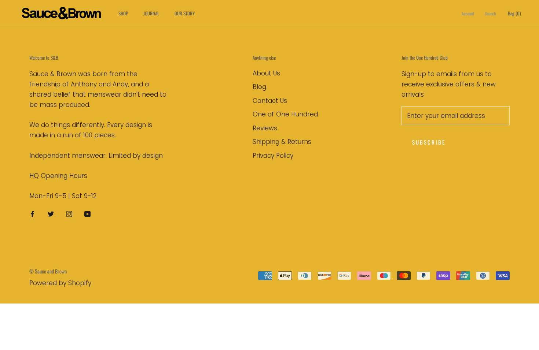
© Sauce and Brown (48, 271)
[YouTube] (87, 213)
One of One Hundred (285, 114)
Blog (259, 86)
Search (490, 13)
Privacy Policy (273, 155)
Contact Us (270, 100)
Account (468, 13)
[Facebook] (32, 213)
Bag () (514, 13)
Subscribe (428, 142)
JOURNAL (151, 13)
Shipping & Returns (282, 141)
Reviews (265, 128)
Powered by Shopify (60, 283)
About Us (266, 73)
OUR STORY (185, 13)
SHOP (123, 13)
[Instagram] (69, 213)
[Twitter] (51, 213)
